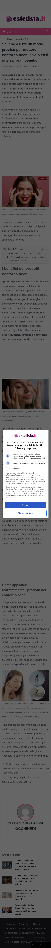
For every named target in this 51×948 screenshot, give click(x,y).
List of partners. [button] (31, 483)
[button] (25, 469)
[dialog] (26, 474)
